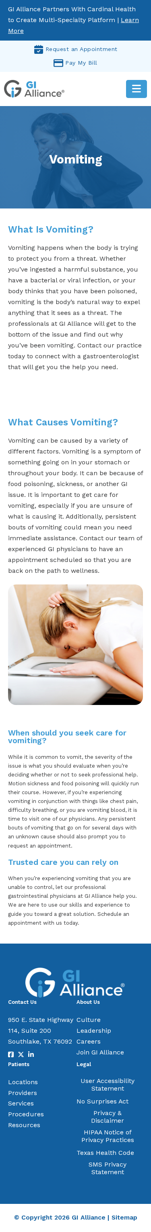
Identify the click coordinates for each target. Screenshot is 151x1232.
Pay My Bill (81, 62)
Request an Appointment (82, 49)
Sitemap (124, 1217)
